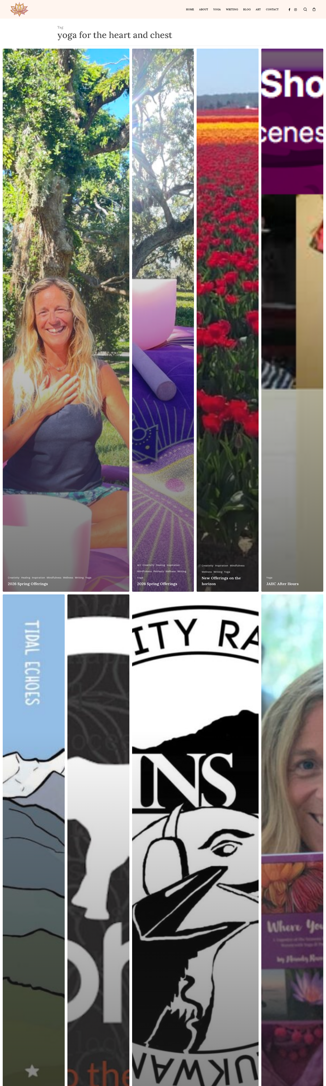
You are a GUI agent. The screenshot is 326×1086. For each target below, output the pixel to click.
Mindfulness (54, 577)
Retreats (158, 571)
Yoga (88, 577)
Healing (25, 577)
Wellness (68, 577)
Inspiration (38, 577)
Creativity (14, 577)
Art (139, 565)
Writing (79, 577)
